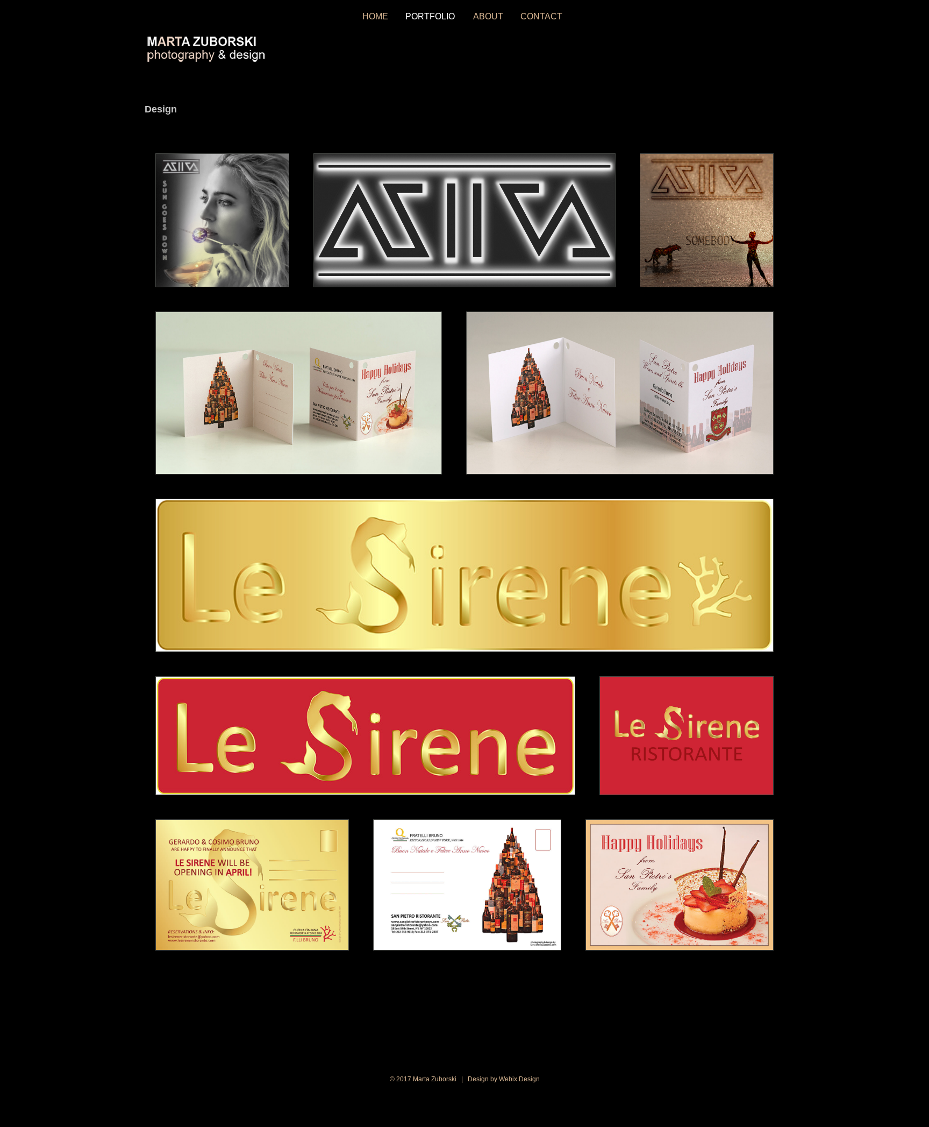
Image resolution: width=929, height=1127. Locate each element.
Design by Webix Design (504, 1079)
